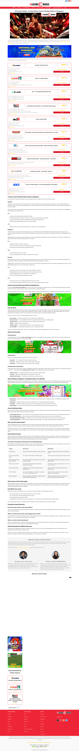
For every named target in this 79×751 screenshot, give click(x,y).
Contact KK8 (11, 193)
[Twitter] (67, 1)
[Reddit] (70, 1)
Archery (42, 729)
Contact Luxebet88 (12, 179)
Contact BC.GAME (12, 100)
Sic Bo (25, 724)
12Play (9, 721)
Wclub (9, 731)
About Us (44, 742)
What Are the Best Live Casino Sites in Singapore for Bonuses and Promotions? (28, 601)
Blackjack (26, 716)
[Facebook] (66, 1)
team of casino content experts (23, 547)
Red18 (9, 724)
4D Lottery (26, 731)
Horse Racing (43, 716)
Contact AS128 (11, 140)
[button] (70, 577)
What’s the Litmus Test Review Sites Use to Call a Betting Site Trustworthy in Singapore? (14, 588)
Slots (25, 714)
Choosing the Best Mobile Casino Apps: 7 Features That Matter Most (42, 601)
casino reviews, (40, 483)
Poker (25, 726)
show (18, 707)
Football (42, 714)
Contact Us (49, 742)
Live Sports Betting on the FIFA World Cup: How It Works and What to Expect (14, 601)
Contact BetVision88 (12, 113)
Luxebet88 (10, 726)
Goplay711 (10, 716)
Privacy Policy (30, 742)
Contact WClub (11, 153)
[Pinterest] (69, 1)
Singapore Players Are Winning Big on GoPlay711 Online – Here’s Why (14, 627)
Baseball (42, 726)
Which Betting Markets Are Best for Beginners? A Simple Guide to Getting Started (56, 588)
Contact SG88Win (12, 165)
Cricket (41, 731)
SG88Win (9, 719)
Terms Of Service (37, 742)
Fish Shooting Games (28, 729)
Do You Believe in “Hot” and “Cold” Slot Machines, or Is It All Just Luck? (42, 588)
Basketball (42, 719)
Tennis (41, 721)
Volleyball (42, 724)
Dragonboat (42, 734)
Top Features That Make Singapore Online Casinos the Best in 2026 (56, 613)
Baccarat (26, 719)
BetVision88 (10, 729)
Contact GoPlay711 (12, 86)
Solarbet (9, 714)
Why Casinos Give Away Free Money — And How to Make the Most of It (28, 588)
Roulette (25, 721)
